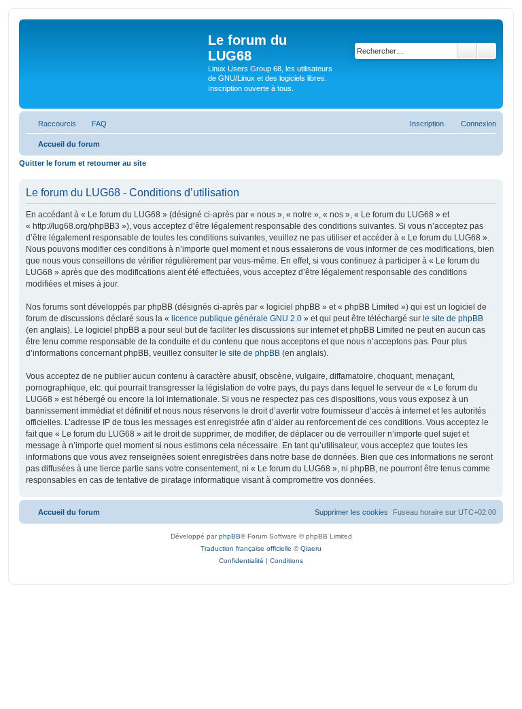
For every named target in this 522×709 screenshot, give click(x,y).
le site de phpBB (453, 318)
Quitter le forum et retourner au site (82, 163)
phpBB (230, 536)
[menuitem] (93, 123)
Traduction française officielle (246, 548)
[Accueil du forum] (115, 63)
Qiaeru (310, 548)
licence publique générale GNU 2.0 (236, 318)
